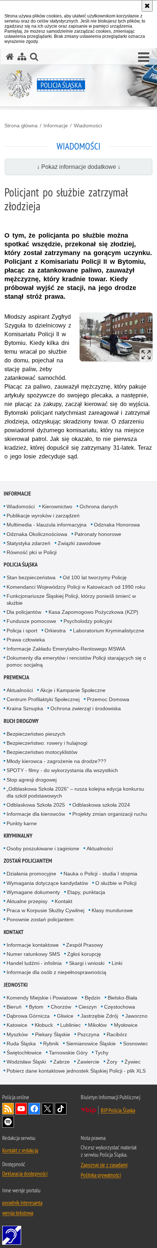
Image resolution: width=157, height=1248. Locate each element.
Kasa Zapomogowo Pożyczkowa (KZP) (93, 612)
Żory (112, 1062)
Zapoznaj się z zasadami (104, 1164)
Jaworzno (136, 1016)
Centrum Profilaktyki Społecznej (43, 699)
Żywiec (133, 1062)
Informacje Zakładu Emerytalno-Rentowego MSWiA (66, 649)
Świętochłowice (24, 1053)
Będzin (92, 998)
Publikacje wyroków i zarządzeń (43, 515)
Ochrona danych (99, 506)
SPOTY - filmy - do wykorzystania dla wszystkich (62, 770)
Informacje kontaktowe (33, 945)
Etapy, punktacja (86, 892)
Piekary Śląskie (52, 1034)
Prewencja (16, 677)
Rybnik (51, 1043)
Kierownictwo (57, 506)
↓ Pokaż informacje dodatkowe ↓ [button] (78, 167)
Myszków (17, 1034)
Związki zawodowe (79, 543)
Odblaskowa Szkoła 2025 (36, 805)
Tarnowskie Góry (68, 1053)
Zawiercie (88, 1062)
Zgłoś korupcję (84, 954)
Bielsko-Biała (122, 998)
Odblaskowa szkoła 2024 (101, 805)
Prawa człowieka (26, 640)
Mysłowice (126, 1025)
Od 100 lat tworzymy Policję (95, 577)
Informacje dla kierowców (36, 814)
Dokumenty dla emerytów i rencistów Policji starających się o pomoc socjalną (76, 661)
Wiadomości (88, 125)
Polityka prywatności (101, 1175)
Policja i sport (22, 630)
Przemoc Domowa (108, 699)
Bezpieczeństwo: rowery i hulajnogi (47, 743)
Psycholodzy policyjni (88, 621)
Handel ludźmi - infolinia (34, 963)
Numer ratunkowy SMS (33, 954)
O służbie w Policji (116, 883)
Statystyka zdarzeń (28, 543)
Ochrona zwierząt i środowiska (85, 708)
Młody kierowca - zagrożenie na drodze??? (56, 761)
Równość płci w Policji (32, 552)
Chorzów (61, 1007)
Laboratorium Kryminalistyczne (108, 630)
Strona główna (21, 125)
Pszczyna (88, 1034)
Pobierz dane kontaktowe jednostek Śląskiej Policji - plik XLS (76, 1071)
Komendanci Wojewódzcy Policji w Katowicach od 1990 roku (76, 587)
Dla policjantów (24, 612)
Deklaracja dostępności (24, 1173)
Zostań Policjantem (28, 861)
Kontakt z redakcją (20, 1150)
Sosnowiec (135, 1043)
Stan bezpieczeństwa (31, 577)
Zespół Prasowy (84, 945)
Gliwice (65, 1016)
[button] (143, 57)
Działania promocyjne (31, 874)
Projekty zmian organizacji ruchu (109, 814)
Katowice (17, 1025)
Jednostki (16, 985)
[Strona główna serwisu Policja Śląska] (10, 56)
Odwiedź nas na (21, 1108)
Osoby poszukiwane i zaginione (43, 848)
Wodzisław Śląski (26, 1062)
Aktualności (20, 690)
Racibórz (117, 1034)
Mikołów (97, 1025)
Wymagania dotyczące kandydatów (47, 883)
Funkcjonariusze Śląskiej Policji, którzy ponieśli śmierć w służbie (71, 599)
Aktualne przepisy (27, 901)
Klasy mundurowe (112, 910)
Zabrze (61, 1062)
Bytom (36, 1007)
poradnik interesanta (22, 1202)
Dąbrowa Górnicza (28, 1016)
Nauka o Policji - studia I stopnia (100, 874)
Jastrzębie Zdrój (99, 1016)
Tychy (101, 1053)
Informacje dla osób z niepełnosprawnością (56, 972)
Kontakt (63, 901)
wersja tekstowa (17, 1212)
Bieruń (14, 1007)
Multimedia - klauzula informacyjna (47, 525)
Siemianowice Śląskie (91, 1043)
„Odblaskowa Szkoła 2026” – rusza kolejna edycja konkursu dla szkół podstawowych (75, 792)
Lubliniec (70, 1025)
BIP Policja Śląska (118, 1110)
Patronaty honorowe (97, 534)
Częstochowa (119, 1007)
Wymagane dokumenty (33, 892)
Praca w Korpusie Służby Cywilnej (45, 910)
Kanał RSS (8, 1108)
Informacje (55, 125)
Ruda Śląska (21, 1043)
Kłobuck (44, 1025)
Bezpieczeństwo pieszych (36, 734)
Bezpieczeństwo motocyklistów (42, 752)
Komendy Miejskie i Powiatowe (42, 998)
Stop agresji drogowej (32, 780)
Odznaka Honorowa (117, 525)
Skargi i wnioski (86, 963)
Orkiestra (55, 630)
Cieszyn (87, 1007)
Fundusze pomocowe (31, 621)
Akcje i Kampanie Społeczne (73, 690)
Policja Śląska (21, 564)
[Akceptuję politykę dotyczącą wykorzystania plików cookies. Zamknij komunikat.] (147, 6)
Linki (117, 963)
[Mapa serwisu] (22, 56)
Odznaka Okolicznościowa (37, 534)
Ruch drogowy (21, 721)
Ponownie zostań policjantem (40, 919)
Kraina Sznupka (25, 708)
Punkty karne (22, 823)
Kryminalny (18, 835)
